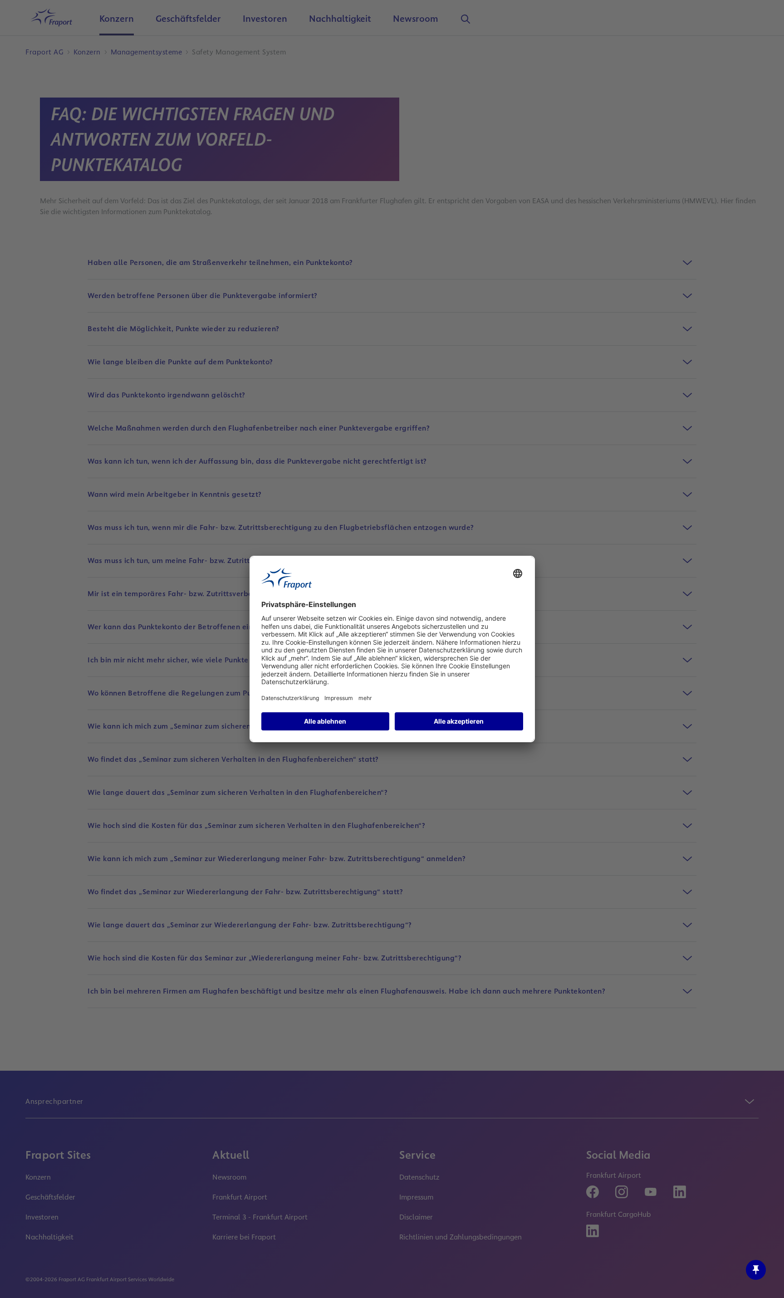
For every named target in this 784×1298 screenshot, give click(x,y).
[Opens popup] (756, 1270)
